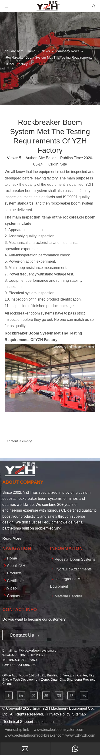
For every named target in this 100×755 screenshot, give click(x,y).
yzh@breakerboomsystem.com (36, 650)
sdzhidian (46, 722)
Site (63, 164)
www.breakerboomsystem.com (59, 730)
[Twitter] (34, 695)
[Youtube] (46, 695)
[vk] (84, 695)
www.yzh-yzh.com (80, 735)
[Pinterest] (71, 695)
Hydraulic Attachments (73, 569)
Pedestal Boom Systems (75, 559)
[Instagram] (59, 695)
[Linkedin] (21, 695)
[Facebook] (9, 695)
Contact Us (16, 596)
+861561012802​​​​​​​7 (32, 655)
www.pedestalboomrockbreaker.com (34, 735)
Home (12, 558)
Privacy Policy (58, 714)
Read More (11, 538)
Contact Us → (25, 635)
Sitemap (79, 714)
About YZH (16, 566)
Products (14, 573)
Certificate (15, 581)
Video (12, 588)
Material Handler (68, 596)
